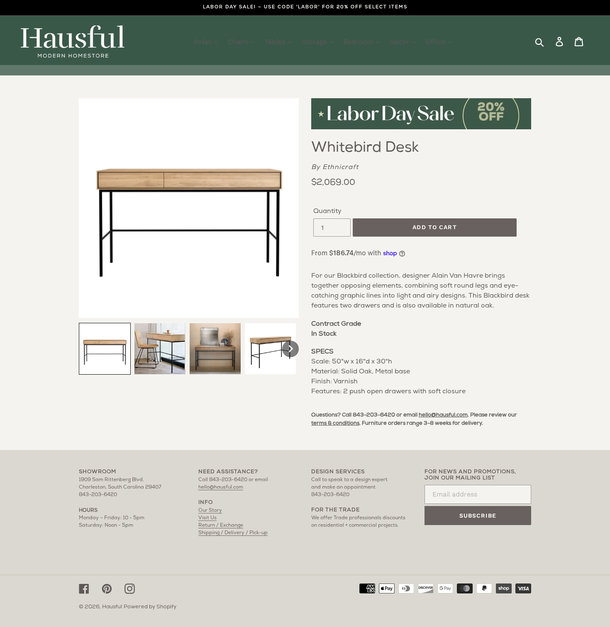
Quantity (327, 211)
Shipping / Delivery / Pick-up (233, 532)
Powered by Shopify (150, 607)
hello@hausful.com (443, 415)
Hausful (112, 607)
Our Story (210, 510)
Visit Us (207, 518)
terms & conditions (335, 423)
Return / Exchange (220, 525)
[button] (105, 349)
